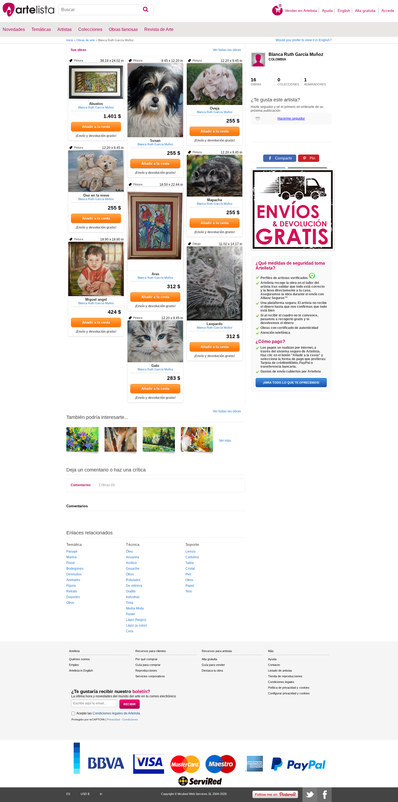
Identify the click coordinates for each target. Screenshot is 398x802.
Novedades (14, 29)
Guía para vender (213, 664)
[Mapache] (214, 176)
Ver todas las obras (227, 50)
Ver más (225, 440)
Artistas (64, 29)
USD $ (85, 793)
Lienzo (190, 551)
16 (256, 81)
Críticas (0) (107, 485)
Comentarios (81, 485)
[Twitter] (309, 794)
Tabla (189, 563)
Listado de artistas (280, 670)
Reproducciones (146, 670)
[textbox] (106, 9)
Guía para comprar (148, 664)
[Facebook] (324, 794)
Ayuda (327, 10)
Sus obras (78, 50)
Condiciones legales (281, 682)
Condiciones (130, 719)
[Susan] (155, 100)
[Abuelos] (96, 81)
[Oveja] (214, 84)
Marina (71, 557)
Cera (129, 631)
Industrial (132, 597)
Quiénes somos (79, 659)
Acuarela (132, 557)
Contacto (274, 664)
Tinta (129, 603)
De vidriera (134, 586)
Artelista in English (81, 670)
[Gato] (155, 341)
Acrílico (131, 563)
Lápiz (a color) (136, 625)
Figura (71, 586)
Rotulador (133, 580)
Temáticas (41, 29)
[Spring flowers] (82, 441)
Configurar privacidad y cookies (289, 693)
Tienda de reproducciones (285, 676)
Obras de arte (85, 40)
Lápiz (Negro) (136, 620)
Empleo (74, 664)
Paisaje (71, 551)
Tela (188, 591)
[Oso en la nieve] (96, 171)
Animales (73, 580)
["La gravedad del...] (197, 441)
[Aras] (155, 229)
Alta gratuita (366, 10)
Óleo (129, 551)
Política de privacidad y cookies (288, 687)
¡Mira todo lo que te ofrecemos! (291, 382)
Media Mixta (135, 608)
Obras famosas (123, 29)
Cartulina (192, 557)
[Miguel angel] (96, 269)
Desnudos (73, 574)
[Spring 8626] (159, 441)
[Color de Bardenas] (121, 441)
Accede (387, 10)
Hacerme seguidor (291, 118)
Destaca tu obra (212, 670)
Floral (70, 563)
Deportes (73, 597)
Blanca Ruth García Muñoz (296, 54)
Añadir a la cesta (96, 127)
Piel (188, 574)
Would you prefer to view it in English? (304, 40)
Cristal (190, 568)
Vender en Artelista (301, 10)
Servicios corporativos (150, 676)
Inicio (69, 40)
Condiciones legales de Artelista (116, 713)
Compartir (283, 158)
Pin (312, 158)
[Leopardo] (214, 283)
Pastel (130, 614)
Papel (189, 586)
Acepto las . (108, 713)
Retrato (71, 591)
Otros (70, 603)
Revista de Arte (159, 29)
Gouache (132, 568)
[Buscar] (146, 9)
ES (68, 793)
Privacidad (113, 719)
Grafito (131, 591)
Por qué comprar (146, 659)
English (344, 10)
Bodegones (74, 568)
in (101, 793)
